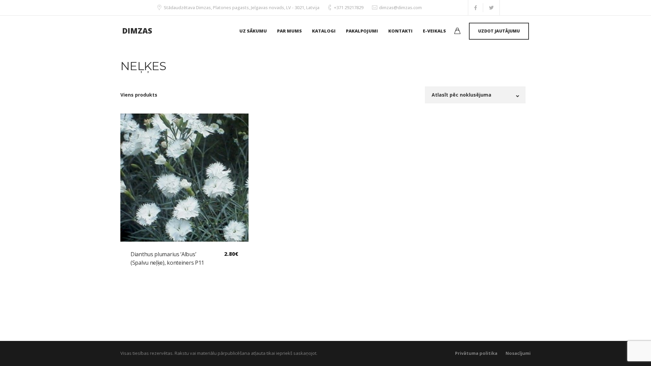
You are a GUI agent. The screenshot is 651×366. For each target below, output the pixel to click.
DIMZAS (137, 30)
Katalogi (324, 31)
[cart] (457, 31)
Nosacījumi (518, 353)
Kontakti (400, 31)
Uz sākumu (253, 31)
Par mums (289, 31)
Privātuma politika (476, 353)
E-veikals (434, 31)
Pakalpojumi (362, 31)
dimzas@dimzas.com (400, 7)
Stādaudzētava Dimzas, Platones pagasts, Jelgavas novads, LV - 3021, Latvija (241, 7)
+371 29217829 (348, 7)
